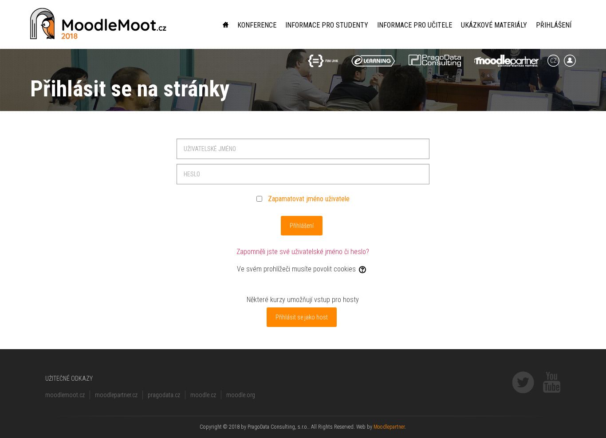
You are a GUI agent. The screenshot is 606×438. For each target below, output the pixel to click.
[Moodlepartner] (506, 61)
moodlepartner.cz (116, 394)
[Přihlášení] (570, 61)
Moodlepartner (389, 427)
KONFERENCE (256, 25)
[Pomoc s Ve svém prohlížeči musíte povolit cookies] (363, 269)
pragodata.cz (164, 394)
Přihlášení (553, 25)
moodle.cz (203, 394)
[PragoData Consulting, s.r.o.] (435, 61)
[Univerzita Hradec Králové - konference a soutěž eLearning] (373, 61)
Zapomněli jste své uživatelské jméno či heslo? (302, 251)
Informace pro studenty (326, 25)
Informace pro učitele (414, 25)
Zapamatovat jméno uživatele (309, 199)
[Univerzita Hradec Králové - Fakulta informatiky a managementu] (323, 61)
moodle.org (240, 394)
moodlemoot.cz (65, 394)
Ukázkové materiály (494, 25)
